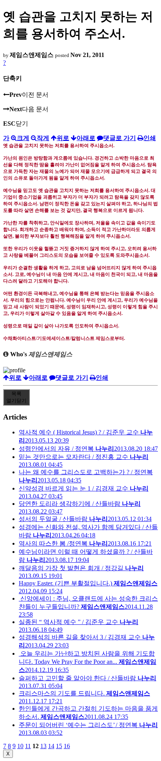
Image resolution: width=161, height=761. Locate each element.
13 (43, 746)
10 (20, 746)
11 (28, 746)
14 (51, 746)
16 (67, 746)
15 (59, 746)
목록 (16, 397)
